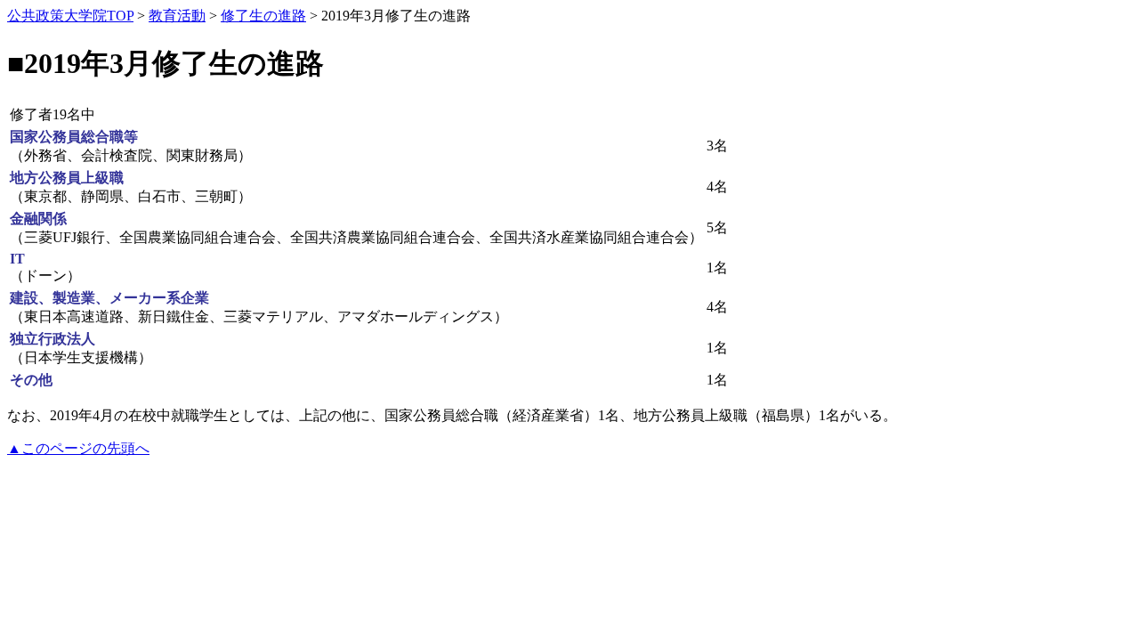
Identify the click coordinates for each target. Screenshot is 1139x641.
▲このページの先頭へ (78, 448)
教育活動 (177, 15)
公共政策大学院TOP (70, 15)
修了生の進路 (263, 15)
